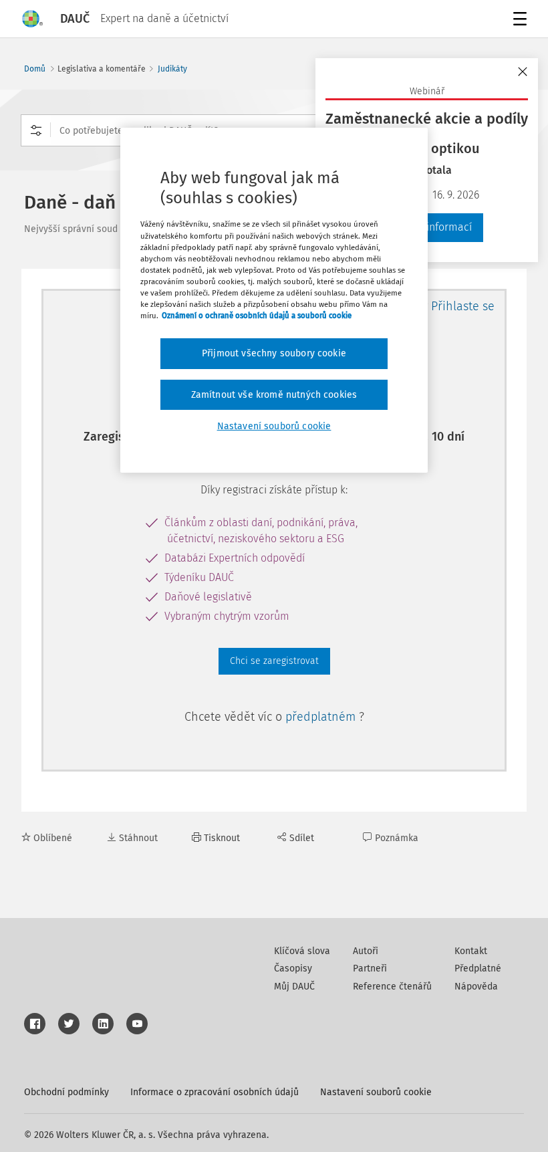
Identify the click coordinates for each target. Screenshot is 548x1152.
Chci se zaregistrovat (274, 661)
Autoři (365, 951)
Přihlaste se (463, 306)
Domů (34, 69)
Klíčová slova (302, 951)
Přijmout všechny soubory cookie (274, 353)
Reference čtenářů (392, 986)
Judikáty (172, 69)
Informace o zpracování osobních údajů (214, 1092)
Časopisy (293, 968)
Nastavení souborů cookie (376, 1092)
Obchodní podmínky (66, 1092)
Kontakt (470, 951)
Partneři (370, 968)
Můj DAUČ (294, 986)
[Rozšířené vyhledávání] (36, 130)
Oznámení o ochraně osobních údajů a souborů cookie (257, 315)
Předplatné (477, 968)
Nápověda (476, 986)
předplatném (322, 716)
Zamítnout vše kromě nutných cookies (274, 394)
